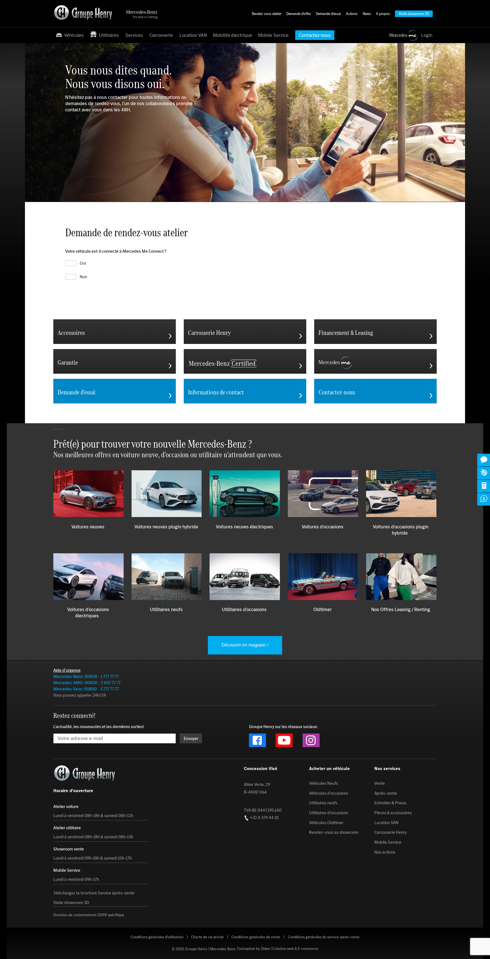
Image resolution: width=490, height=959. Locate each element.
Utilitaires (108, 35)
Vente (379, 783)
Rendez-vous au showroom (333, 832)
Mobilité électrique (232, 35)
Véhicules (73, 35)
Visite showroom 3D (71, 902)
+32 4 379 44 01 (264, 817)
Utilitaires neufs (323, 803)
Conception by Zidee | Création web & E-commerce (277, 949)
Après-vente (385, 793)
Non (83, 277)
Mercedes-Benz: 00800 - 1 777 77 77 (86, 676)
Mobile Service (273, 35)
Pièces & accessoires (393, 813)
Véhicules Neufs (323, 783)
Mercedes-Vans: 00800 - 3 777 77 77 (86, 689)
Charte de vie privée (207, 937)
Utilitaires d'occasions (328, 813)
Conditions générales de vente (255, 937)
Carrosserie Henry (390, 832)
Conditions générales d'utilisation (156, 937)
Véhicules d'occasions (328, 793)
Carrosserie (161, 35)
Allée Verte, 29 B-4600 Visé (257, 788)
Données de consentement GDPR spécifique (88, 915)
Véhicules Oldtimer (326, 823)
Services (134, 35)
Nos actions (384, 852)
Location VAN (193, 35)
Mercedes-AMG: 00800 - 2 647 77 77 (87, 683)
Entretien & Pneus (390, 803)
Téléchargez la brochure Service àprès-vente (93, 893)
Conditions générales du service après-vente (324, 937)
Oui (83, 263)
